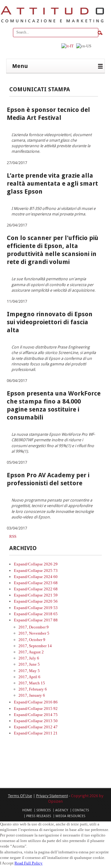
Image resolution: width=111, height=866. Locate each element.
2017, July (28, 658)
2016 (51, 702)
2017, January (31, 695)
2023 (51, 583)
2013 (51, 720)
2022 (51, 589)
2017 (51, 620)
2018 (51, 614)
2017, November (33, 633)
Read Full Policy (28, 863)
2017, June (29, 664)
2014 (51, 714)
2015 (51, 708)
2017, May (29, 670)
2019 (51, 607)
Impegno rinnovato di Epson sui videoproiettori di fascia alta (49, 322)
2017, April (29, 677)
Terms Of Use (20, 795)
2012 (51, 727)
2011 (51, 733)
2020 (51, 601)
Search (100, 33)
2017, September (35, 646)
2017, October (31, 639)
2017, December (33, 627)
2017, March (31, 683)
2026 (51, 564)
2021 (51, 595)
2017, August (31, 652)
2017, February (32, 689)
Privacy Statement (52, 795)
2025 (51, 570)
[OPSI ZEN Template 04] (52, 22)
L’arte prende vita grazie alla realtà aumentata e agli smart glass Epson (52, 183)
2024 (51, 576)
